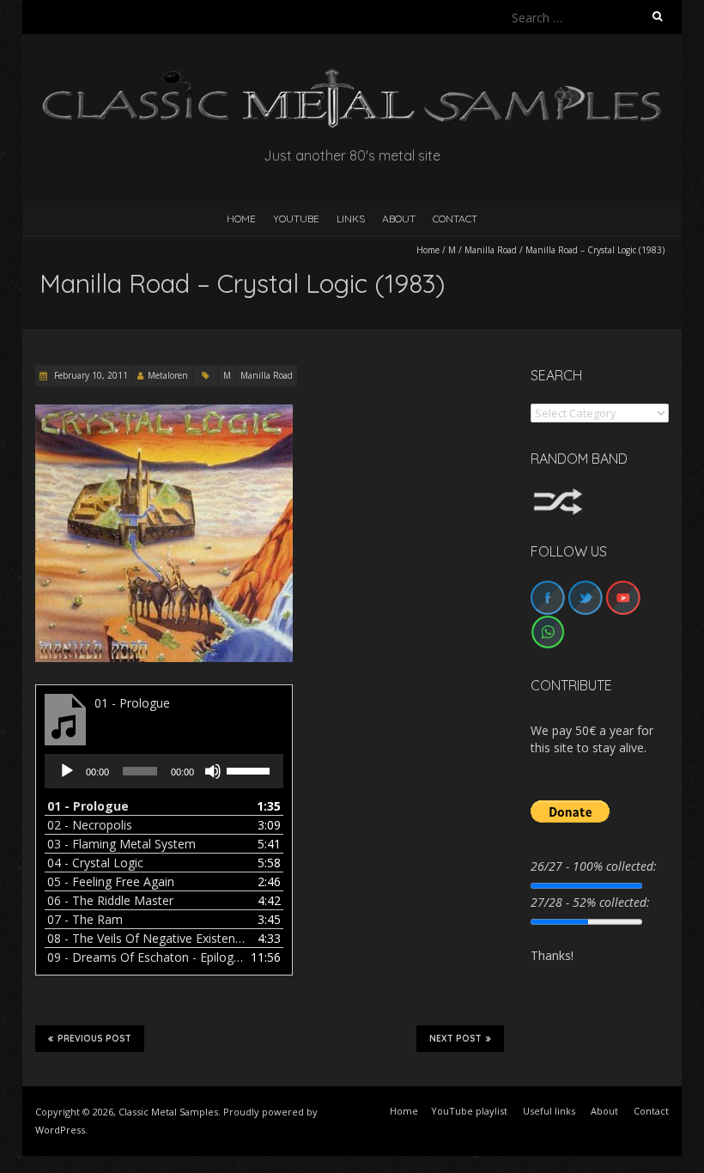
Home (428, 250)
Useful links (549, 1110)
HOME (241, 218)
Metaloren (168, 375)
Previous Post (94, 1038)
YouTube (296, 218)
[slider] (251, 769)
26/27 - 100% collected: (594, 866)
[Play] (67, 771)
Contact (455, 218)
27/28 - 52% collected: (590, 902)
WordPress (60, 1129)
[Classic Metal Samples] (352, 77)
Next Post (455, 1038)
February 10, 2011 (90, 375)
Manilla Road (490, 250)
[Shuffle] (558, 496)
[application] (164, 771)
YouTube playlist (469, 1110)
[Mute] (213, 771)
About (399, 218)
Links (351, 218)
